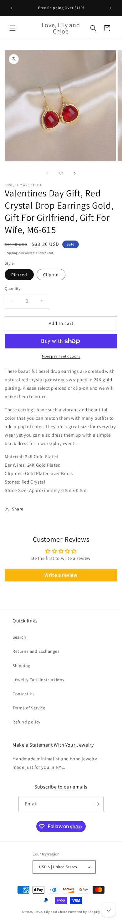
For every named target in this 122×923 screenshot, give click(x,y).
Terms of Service (29, 708)
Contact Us (24, 694)
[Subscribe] (97, 804)
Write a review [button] (60, 575)
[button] (12, 28)
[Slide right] (75, 173)
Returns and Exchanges (36, 651)
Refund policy (26, 722)
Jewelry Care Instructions (38, 679)
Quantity (12, 288)
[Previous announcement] (11, 8)
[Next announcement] (110, 8)
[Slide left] (47, 173)
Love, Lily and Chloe (51, 912)
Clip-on (51, 274)
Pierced (19, 274)
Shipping (11, 253)
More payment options (61, 356)
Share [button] (17, 509)
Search (19, 637)
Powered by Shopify (84, 912)
